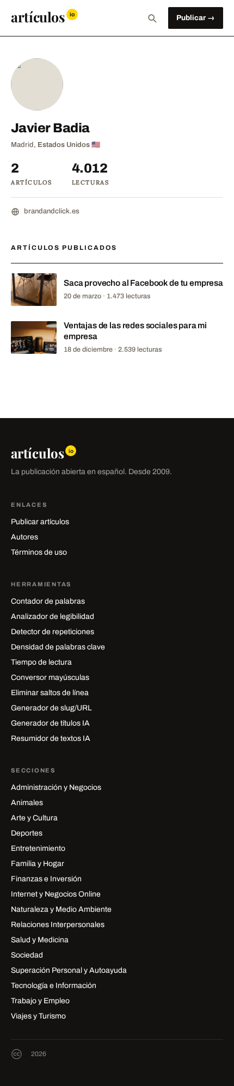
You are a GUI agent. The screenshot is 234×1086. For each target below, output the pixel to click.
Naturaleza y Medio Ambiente (61, 909)
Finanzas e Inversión (46, 879)
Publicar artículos (40, 522)
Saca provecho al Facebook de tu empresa (143, 282)
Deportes (26, 833)
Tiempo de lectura (41, 662)
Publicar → (195, 18)
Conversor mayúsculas (50, 677)
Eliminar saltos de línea (50, 693)
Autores (24, 537)
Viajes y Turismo (38, 1016)
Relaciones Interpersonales (57, 925)
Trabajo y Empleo (40, 1001)
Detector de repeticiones (52, 632)
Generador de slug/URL (51, 708)
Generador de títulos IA (50, 723)
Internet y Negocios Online (56, 894)
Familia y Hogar (37, 864)
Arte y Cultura (34, 818)
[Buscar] (152, 18)
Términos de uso (39, 552)
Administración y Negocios (56, 787)
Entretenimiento (38, 848)
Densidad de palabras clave (58, 647)
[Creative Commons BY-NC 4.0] (16, 1054)
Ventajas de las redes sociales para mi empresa (135, 331)
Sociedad (27, 955)
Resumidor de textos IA (50, 738)
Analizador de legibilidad (52, 616)
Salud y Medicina (40, 940)
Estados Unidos (64, 145)
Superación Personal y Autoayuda (69, 970)
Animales (27, 803)
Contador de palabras (48, 601)
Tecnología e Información (53, 985)
